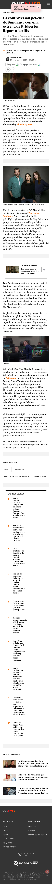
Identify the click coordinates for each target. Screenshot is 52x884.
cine (12, 13)
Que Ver (6, 13)
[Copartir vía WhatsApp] (7, 69)
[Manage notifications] (47, 872)
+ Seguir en (11, 65)
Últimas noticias (9, 847)
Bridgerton (19, 469)
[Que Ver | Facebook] (32, 855)
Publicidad (31, 826)
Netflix (7, 469)
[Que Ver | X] (20, 855)
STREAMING (8, 838)
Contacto (31, 830)
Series (5, 830)
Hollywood (7, 842)
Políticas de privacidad (37, 834)
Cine (5, 826)
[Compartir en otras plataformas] (12, 69)
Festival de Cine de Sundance (16, 476)
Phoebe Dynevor (40, 476)
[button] (48, 4)
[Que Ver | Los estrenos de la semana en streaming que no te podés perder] (44, 269)
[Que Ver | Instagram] (26, 855)
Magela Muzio (15, 57)
